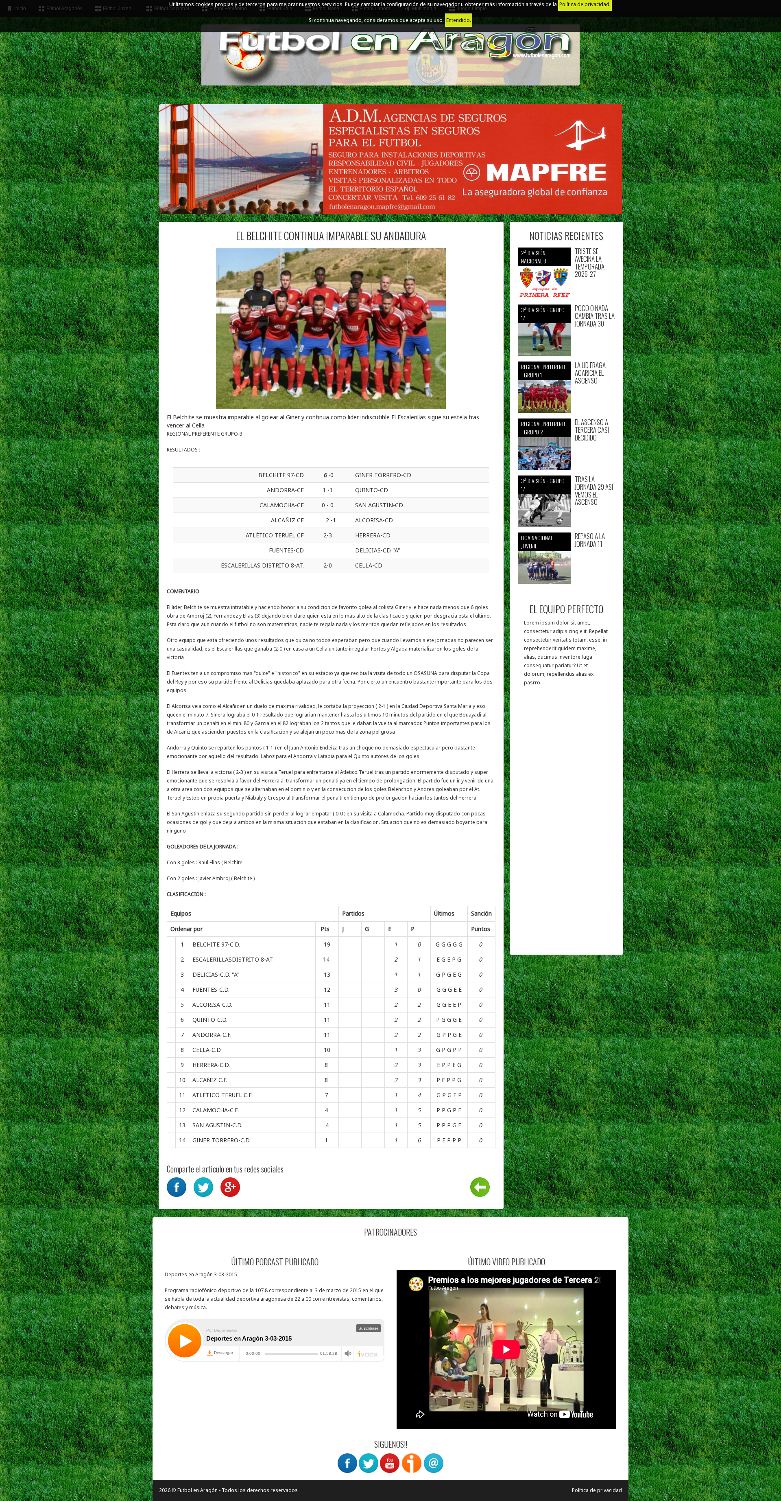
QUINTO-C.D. (209, 1019)
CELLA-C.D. (207, 1050)
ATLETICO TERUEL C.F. (222, 1095)
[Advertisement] (566, 824)
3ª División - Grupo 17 (543, 313)
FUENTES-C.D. (210, 989)
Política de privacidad (597, 1490)
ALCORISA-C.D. (212, 1004)
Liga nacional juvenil (537, 541)
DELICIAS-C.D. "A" (216, 974)
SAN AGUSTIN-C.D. (217, 1125)
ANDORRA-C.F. (211, 1035)
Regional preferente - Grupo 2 (543, 427)
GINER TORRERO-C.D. (221, 1140)
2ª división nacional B (533, 256)
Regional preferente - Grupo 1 (543, 370)
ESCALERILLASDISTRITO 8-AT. (233, 959)
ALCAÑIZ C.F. (209, 1080)
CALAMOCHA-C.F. (215, 1110)
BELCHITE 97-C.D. (216, 944)
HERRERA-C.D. (211, 1065)
